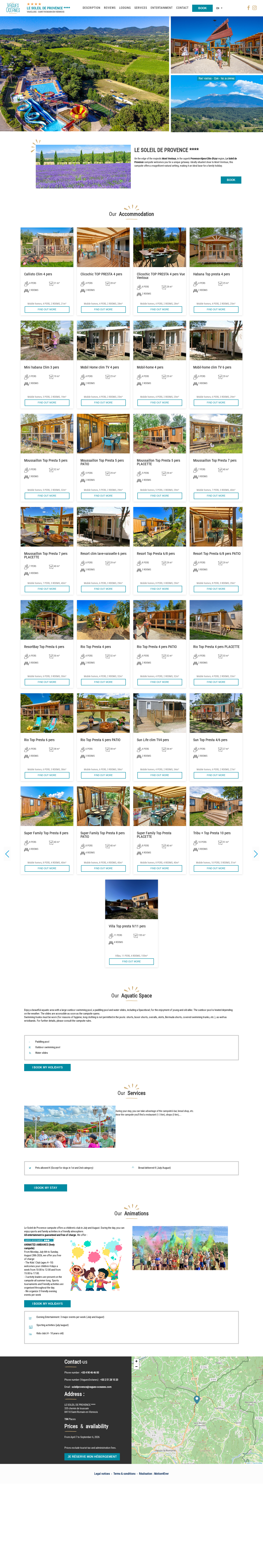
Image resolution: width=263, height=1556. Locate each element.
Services (140, 7)
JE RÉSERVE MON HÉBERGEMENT (92, 1456)
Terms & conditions (124, 1473)
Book (202, 8)
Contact (182, 7)
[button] (255, 854)
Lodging (125, 7)
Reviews (110, 7)
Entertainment (162, 7)
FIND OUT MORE (47, 309)
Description (91, 7)
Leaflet (248, 1463)
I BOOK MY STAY (45, 1187)
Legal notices (102, 1473)
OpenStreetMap (257, 1463)
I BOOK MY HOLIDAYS (47, 1067)
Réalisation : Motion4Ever (154, 1473)
